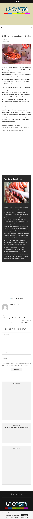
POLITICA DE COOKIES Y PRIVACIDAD (17, 517)
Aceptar (25, 515)
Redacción (9, 38)
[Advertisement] (17, 19)
